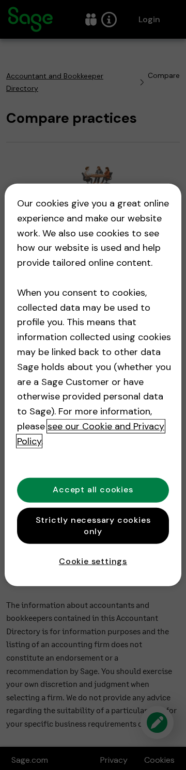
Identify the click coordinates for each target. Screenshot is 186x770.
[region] (93, 385)
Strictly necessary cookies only (93, 525)
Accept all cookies (93, 489)
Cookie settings (93, 561)
